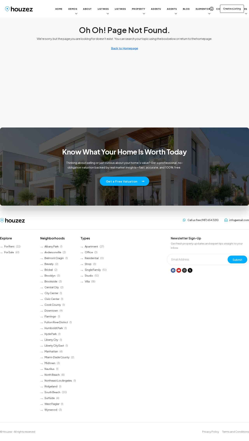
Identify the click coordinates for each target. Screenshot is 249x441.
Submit (237, 259)
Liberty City (51, 339)
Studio (89, 275)
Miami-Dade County (57, 357)
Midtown (50, 363)
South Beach (52, 392)
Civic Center (52, 298)
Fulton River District (56, 322)
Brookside (51, 281)
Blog (186, 9)
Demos (72, 9)
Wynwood (51, 409)
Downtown (51, 310)
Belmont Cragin (54, 258)
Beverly (49, 263)
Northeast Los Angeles (58, 380)
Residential (92, 258)
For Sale (9, 252)
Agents (156, 9)
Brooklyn (50, 275)
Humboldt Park (54, 328)
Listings (103, 9)
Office (89, 252)
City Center (51, 293)
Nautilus (49, 368)
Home (58, 9)
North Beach (52, 374)
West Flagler (52, 403)
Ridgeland (51, 386)
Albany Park (52, 246)
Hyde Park (51, 333)
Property (138, 9)
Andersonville (53, 252)
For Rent (9, 246)
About (87, 9)
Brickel (49, 269)
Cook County (53, 304)
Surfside (50, 398)
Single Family (93, 269)
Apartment (91, 246)
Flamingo (50, 316)
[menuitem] (211, 9)
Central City (52, 287)
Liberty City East (54, 345)
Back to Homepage (124, 48)
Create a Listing (232, 8)
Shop (88, 263)
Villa (87, 281)
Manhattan (51, 351)
